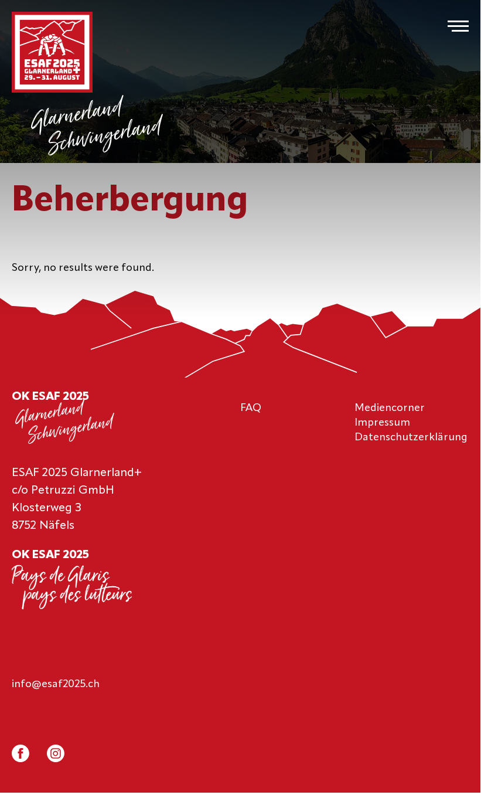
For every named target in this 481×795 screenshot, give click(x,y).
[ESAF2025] (52, 53)
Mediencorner (389, 408)
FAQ (250, 408)
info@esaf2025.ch (56, 684)
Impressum (382, 422)
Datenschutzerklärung (411, 437)
